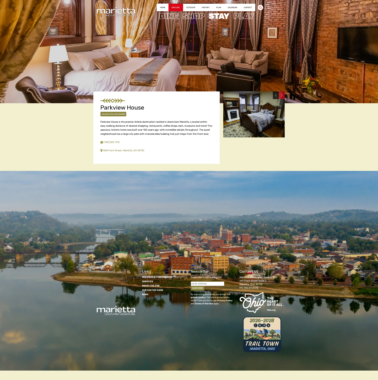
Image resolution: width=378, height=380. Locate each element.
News (145, 294)
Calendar (232, 7)
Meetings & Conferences (157, 277)
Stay (219, 16)
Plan (218, 7)
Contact (248, 7)
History (206, 7)
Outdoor (190, 7)
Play (243, 16)
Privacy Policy (224, 300)
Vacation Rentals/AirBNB (113, 114)
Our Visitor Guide (152, 290)
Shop (193, 16)
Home (162, 7)
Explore (176, 7)
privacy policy (198, 297)
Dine (168, 16)
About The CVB (150, 286)
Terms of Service (204, 303)
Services (147, 281)
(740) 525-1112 (112, 142)
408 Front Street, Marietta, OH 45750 (123, 150)
